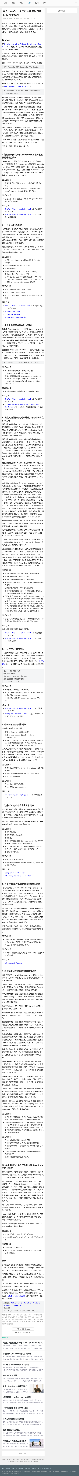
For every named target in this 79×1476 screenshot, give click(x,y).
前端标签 (33, 1468)
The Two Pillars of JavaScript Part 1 (18, 209)
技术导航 (8, 1468)
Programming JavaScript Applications (18, 795)
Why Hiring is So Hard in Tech (15, 86)
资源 (13, 3)
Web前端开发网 (16, 1471)
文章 (29, 3)
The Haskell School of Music (15, 317)
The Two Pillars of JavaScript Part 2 (18, 214)
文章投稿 (62, 11)
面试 (28, 18)
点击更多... (23, 1453)
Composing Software (12, 314)
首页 (5, 3)
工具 (21, 3)
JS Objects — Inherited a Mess (16, 714)
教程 (37, 3)
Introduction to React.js (13, 963)
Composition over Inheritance (16, 873)
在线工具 (14, 1468)
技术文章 (21, 1468)
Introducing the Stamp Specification (18, 876)
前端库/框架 (47, 1468)
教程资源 (27, 1468)
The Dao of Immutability (13, 311)
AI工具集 (40, 1468)
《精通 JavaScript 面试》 (16, 1296)
